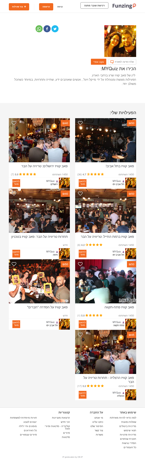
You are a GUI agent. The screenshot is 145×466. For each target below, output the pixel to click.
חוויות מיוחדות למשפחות (23, 417)
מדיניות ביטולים (127, 426)
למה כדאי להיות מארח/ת (123, 417)
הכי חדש (65, 421)
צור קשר (99, 430)
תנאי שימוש (130, 430)
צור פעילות (17, 6)
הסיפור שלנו (96, 426)
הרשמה (46, 6)
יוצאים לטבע (30, 421)
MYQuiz (117, 181)
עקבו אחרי (98, 61)
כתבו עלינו (97, 421)
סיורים (66, 432)
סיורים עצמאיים (28, 434)
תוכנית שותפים (128, 438)
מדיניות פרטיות (128, 434)
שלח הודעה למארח (124, 61)
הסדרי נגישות (129, 443)
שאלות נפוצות (128, 421)
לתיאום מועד (82, 183)
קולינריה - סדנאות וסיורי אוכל (57, 427)
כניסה (60, 6)
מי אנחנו (98, 417)
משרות (99, 434)
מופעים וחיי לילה (28, 426)
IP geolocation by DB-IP (72, 457)
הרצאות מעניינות (61, 417)
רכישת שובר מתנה (94, 5)
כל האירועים (30, 430)
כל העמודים (130, 447)
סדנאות (66, 437)
